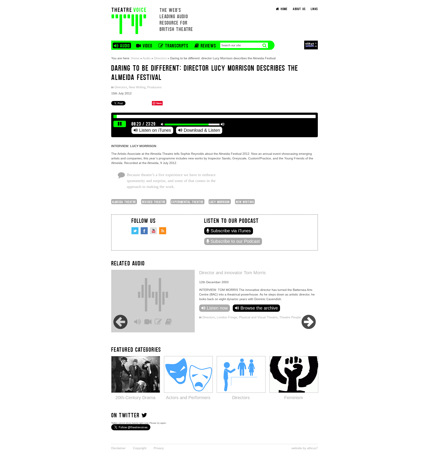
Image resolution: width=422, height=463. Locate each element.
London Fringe (227, 317)
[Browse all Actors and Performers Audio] (188, 374)
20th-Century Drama (135, 397)
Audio (147, 58)
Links (314, 9)
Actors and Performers (188, 397)
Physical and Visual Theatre (258, 317)
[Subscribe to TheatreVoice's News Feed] (162, 230)
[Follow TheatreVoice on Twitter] (134, 230)
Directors (160, 58)
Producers (154, 87)
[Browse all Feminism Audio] (293, 374)
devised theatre (154, 202)
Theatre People (290, 317)
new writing (245, 202)
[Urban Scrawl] (311, 45)
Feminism (293, 397)
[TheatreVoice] (128, 20)
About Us (299, 9)
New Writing (137, 87)
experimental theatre (187, 202)
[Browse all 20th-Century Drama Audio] (135, 374)
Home (135, 58)
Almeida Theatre (124, 202)
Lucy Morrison (219, 202)
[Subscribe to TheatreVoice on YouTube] (153, 230)
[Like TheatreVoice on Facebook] (144, 230)
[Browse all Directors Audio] (241, 374)
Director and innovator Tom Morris (232, 272)
